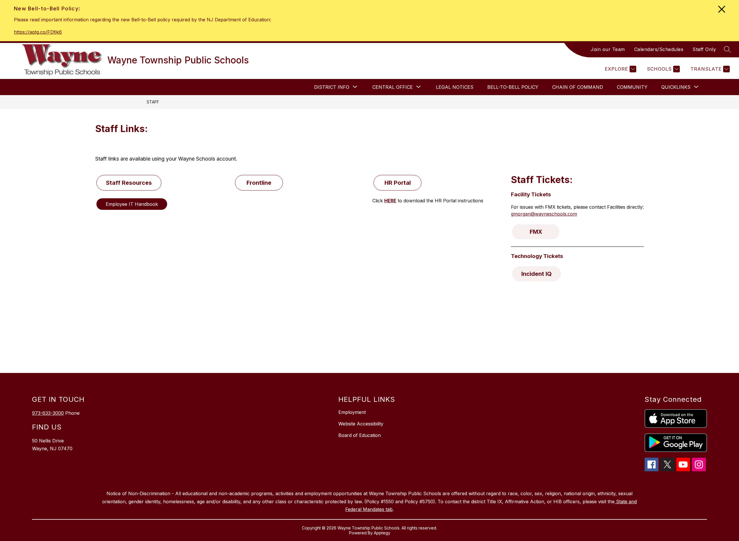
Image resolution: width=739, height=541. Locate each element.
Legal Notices (454, 87)
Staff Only (704, 49)
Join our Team (608, 49)
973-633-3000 (48, 413)
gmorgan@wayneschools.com (544, 214)
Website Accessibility (360, 424)
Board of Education (359, 435)
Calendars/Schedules (659, 49)
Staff (153, 101)
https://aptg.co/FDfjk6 (38, 32)
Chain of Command (577, 87)
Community (632, 87)
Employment (352, 412)
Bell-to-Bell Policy (512, 87)
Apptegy (382, 532)
